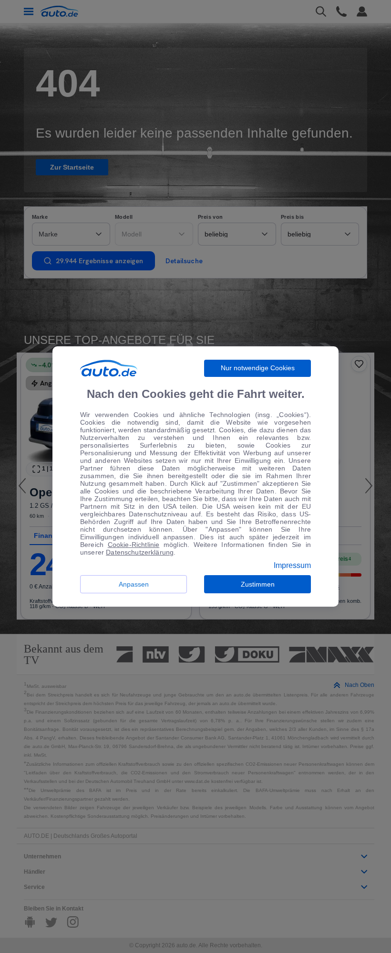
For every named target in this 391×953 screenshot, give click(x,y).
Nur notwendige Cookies (258, 368)
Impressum (292, 565)
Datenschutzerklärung (140, 552)
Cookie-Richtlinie (134, 544)
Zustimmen (258, 584)
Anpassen (134, 584)
